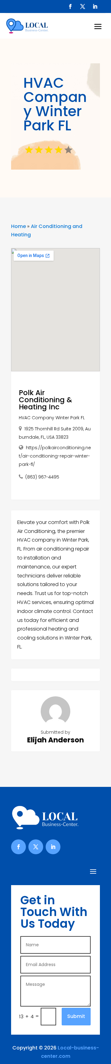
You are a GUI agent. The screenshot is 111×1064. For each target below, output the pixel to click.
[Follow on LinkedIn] (95, 6)
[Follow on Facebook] (70, 6)
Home (18, 226)
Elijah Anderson (55, 740)
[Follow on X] (83, 6)
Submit (76, 1016)
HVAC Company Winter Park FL (52, 418)
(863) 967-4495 (42, 477)
